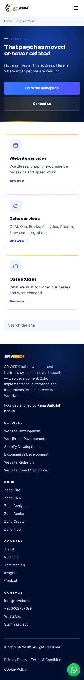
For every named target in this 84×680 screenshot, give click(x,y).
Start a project (16, 624)
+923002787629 (18, 608)
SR (14, 356)
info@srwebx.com (19, 600)
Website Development (22, 431)
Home (8, 21)
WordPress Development (24, 438)
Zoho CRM (12, 498)
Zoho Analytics (16, 506)
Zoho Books (14, 513)
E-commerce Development (26, 454)
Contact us (42, 103)
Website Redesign (19, 462)
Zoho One (12, 490)
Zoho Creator (15, 521)
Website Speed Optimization (27, 470)
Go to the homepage (42, 88)
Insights (10, 573)
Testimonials (14, 565)
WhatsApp (12, 616)
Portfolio (11, 557)
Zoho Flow (12, 529)
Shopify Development (21, 446)
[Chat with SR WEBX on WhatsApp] (73, 669)
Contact (10, 580)
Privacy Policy (15, 660)
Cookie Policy (15, 669)
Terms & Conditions (47, 660)
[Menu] (76, 8)
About (9, 549)
